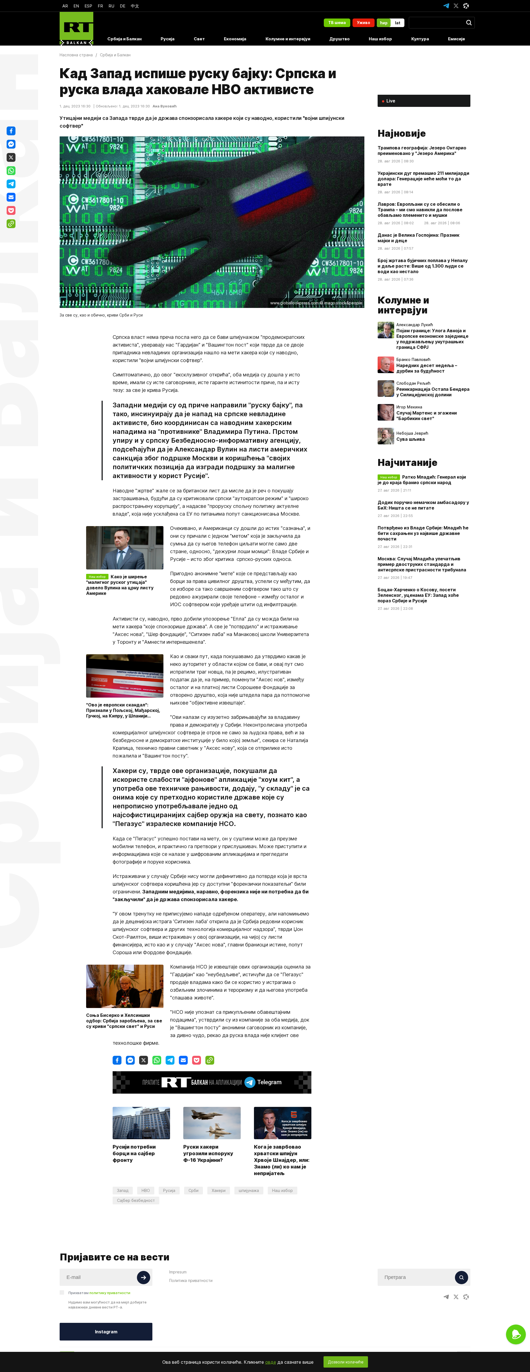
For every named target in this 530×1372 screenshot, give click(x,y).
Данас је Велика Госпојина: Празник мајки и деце (418, 237)
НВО (146, 1190)
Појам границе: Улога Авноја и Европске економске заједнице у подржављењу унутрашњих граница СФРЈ (432, 339)
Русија (167, 38)
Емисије (456, 38)
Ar (65, 6)
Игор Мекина (409, 407)
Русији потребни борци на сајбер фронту (134, 1153)
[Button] (143, 1277)
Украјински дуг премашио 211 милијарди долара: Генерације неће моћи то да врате (423, 178)
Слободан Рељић (413, 383)
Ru (111, 6)
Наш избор (380, 38)
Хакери (219, 1190)
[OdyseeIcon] (466, 5)
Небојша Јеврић (412, 433)
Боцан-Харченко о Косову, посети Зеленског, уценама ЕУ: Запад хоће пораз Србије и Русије (418, 595)
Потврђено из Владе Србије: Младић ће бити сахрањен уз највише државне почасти (423, 533)
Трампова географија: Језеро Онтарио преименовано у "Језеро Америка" (422, 150)
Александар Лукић (414, 325)
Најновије (402, 133)
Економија (235, 38)
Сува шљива (410, 439)
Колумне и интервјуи (288, 38)
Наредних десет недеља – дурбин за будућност (426, 368)
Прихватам (99, 1293)
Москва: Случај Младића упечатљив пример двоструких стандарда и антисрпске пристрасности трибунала (422, 564)
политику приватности (109, 1293)
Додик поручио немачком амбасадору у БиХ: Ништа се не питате (423, 505)
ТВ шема (337, 22)
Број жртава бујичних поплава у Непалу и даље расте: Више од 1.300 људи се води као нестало (423, 266)
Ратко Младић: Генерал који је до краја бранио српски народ (422, 479)
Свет (199, 38)
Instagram (106, 1331)
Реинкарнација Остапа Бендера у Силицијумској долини (433, 391)
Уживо (363, 22)
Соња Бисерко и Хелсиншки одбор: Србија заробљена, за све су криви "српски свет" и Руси (124, 1020)
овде (270, 1362)
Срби (193, 1190)
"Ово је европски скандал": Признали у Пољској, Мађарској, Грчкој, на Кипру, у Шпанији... (123, 710)
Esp (88, 6)
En (76, 6)
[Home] (76, 29)
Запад (122, 1190)
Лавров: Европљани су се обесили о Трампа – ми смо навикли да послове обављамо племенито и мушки (420, 209)
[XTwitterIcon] (456, 5)
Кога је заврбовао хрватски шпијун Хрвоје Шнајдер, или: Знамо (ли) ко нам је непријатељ (281, 1160)
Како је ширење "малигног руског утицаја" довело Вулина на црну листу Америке (119, 585)
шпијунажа (249, 1190)
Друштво (339, 38)
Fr (100, 6)
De (122, 6)
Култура (420, 38)
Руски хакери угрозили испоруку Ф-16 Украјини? (208, 1153)
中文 (135, 6)
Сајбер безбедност (136, 1200)
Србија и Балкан (124, 38)
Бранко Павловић (413, 360)
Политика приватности (191, 1280)
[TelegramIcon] (446, 5)
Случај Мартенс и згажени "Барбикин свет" (426, 415)
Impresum (178, 1272)
